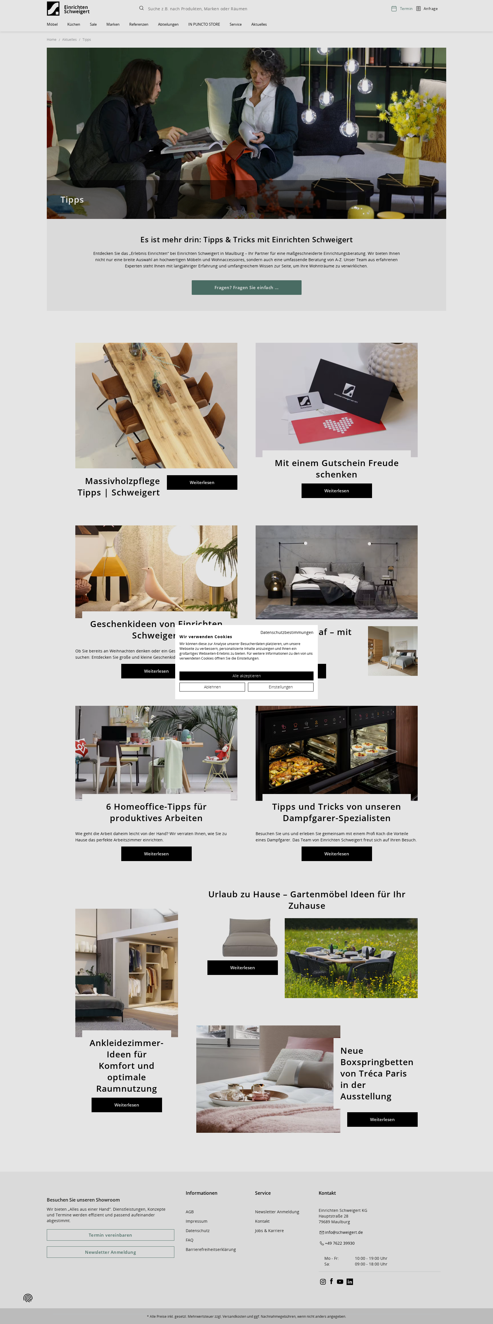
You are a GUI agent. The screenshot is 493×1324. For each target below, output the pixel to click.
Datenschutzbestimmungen (287, 632)
